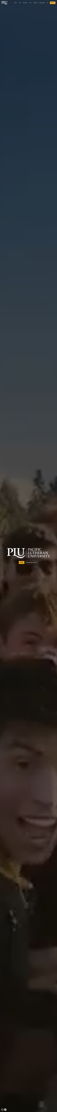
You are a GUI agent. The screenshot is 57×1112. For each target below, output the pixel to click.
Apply (15, 2)
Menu (52, 2)
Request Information (31, 562)
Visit (20, 2)
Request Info (42, 2)
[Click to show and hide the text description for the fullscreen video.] (5, 1109)
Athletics (35, 2)
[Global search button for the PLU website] (47, 2)
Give (30, 2)
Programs (25, 2)
